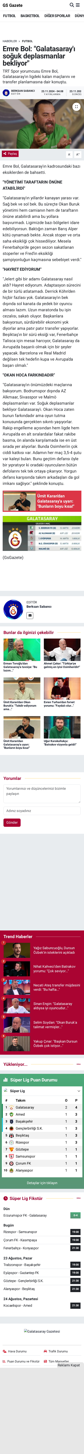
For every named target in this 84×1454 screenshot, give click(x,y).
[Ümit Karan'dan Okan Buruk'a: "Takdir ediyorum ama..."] (21, 688)
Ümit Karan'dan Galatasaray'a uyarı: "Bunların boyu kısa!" (16, 744)
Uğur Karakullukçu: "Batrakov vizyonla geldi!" (60, 742)
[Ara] (72, 5)
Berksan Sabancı (39, 607)
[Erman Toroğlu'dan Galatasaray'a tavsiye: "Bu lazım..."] (21, 649)
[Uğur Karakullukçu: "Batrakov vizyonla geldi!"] (62, 727)
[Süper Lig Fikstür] (79, 1198)
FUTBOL (9, 16)
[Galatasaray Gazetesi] (42, 1331)
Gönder (12, 822)
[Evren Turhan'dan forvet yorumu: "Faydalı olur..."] (62, 688)
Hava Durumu (17, 1351)
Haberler (10, 41)
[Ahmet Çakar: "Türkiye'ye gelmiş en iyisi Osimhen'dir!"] (62, 649)
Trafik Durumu (58, 1351)
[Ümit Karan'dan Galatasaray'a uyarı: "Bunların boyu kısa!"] (21, 727)
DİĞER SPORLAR (57, 16)
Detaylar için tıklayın (42, 1183)
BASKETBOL (30, 16)
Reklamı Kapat (69, 1365)
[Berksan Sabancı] (13, 609)
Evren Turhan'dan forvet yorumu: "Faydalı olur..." (59, 703)
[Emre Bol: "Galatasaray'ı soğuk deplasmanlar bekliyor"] (42, 124)
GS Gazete (12, 5)
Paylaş (12, 154)
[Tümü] (79, 1064)
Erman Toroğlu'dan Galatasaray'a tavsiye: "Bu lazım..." (20, 667)
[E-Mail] (30, 615)
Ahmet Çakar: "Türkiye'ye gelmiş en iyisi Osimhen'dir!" (62, 665)
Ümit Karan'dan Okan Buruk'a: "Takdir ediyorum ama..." (19, 705)
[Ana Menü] (78, 5)
